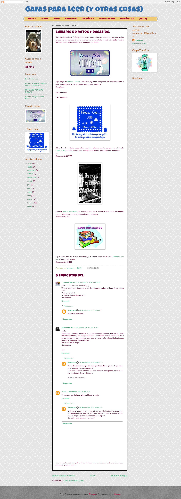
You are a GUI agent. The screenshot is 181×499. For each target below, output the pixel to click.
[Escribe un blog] (90, 268)
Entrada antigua (119, 475)
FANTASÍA (71, 19)
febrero (30, 203)
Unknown (72, 310)
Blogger (117, 494)
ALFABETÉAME (107, 19)
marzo (30, 199)
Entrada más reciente (63, 475)
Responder (65, 301)
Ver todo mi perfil (139, 44)
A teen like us (67, 327)
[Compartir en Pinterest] (97, 268)
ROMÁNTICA (127, 19)
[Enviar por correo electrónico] (88, 268)
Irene (63, 392)
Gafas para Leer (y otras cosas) (84, 10)
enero (29, 206)
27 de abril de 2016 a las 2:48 (78, 392)
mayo (29, 192)
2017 (30, 163)
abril (29, 196)
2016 (30, 167)
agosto (30, 181)
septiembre (32, 177)
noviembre (31, 170)
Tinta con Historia (68, 282)
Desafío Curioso (73, 82)
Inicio (93, 475)
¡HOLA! (143, 19)
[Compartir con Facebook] (95, 268)
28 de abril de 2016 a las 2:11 (90, 310)
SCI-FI (56, 19)
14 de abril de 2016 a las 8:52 (88, 282)
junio (29, 188)
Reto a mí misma (70, 211)
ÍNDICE (32, 19)
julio (29, 185)
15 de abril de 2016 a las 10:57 (86, 327)
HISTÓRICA (88, 19)
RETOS (44, 19)
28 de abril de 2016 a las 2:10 (91, 362)
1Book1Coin (60, 151)
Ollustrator (93, 494)
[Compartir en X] (92, 268)
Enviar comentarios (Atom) (73, 481)
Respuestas (68, 306)
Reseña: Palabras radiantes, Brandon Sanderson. (36, 84)
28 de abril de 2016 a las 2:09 (91, 408)
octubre (30, 174)
